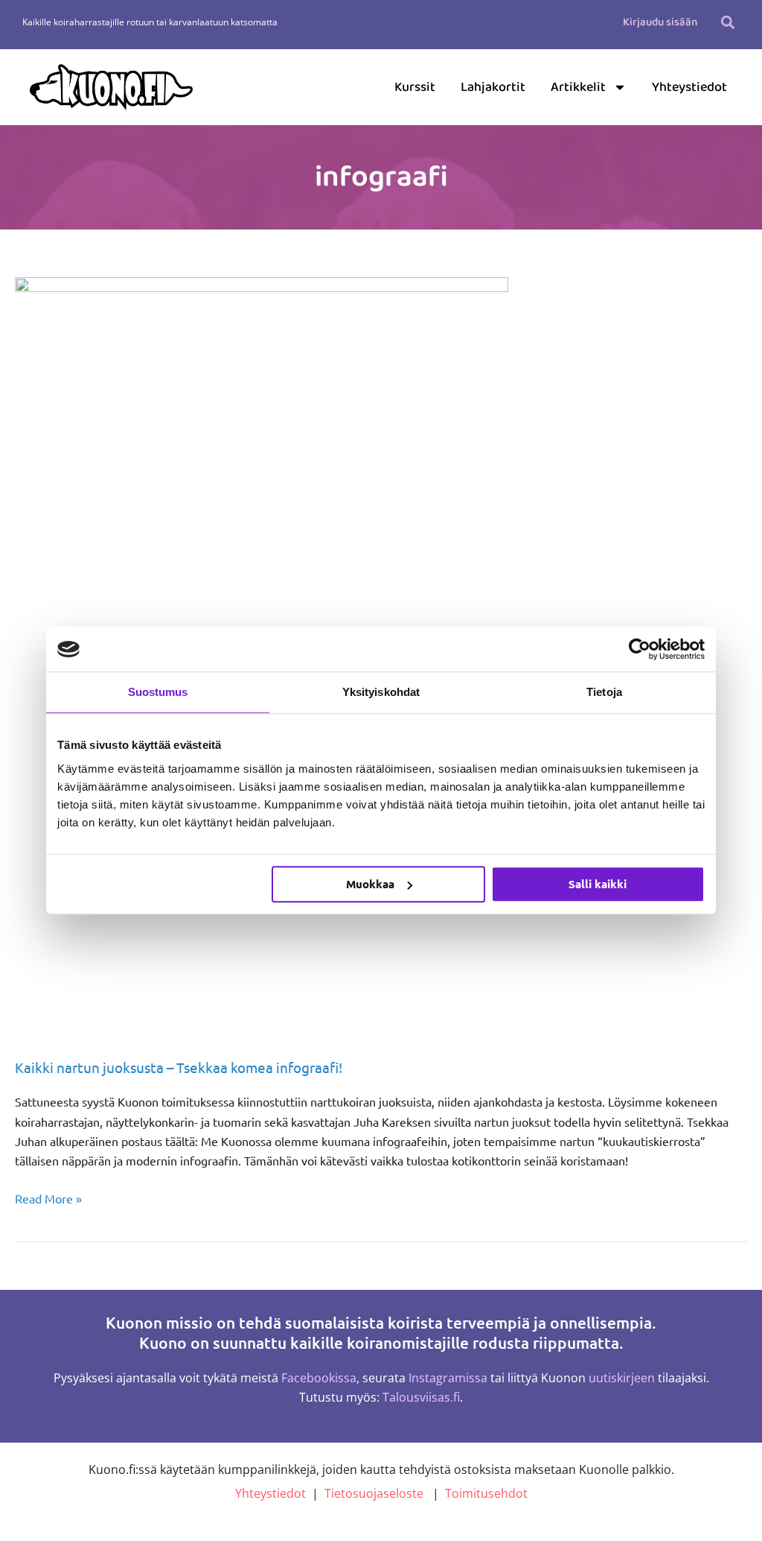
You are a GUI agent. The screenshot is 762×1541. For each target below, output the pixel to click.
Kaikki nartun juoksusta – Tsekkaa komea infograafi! (178, 1067)
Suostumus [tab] (158, 692)
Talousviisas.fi (421, 1397)
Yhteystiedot (689, 87)
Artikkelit (578, 87)
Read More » (48, 1197)
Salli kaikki (598, 883)
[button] (727, 22)
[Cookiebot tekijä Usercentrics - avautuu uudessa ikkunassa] (639, 649)
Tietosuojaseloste (373, 1493)
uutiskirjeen (622, 1378)
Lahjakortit (493, 87)
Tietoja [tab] (604, 692)
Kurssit (414, 87)
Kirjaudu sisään (660, 22)
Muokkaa (370, 883)
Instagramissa (448, 1378)
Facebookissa (318, 1378)
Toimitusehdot (486, 1493)
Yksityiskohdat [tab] (381, 692)
